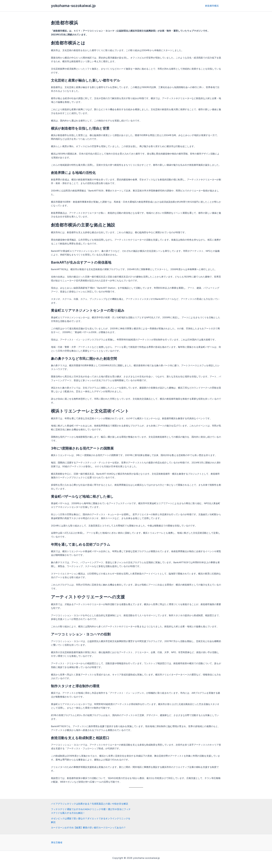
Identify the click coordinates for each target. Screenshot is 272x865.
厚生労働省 (56, 842)
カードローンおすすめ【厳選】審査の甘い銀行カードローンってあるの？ (88, 827)
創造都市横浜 (212, 5)
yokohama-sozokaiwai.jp (73, 5)
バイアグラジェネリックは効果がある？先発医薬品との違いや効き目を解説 (89, 803)
